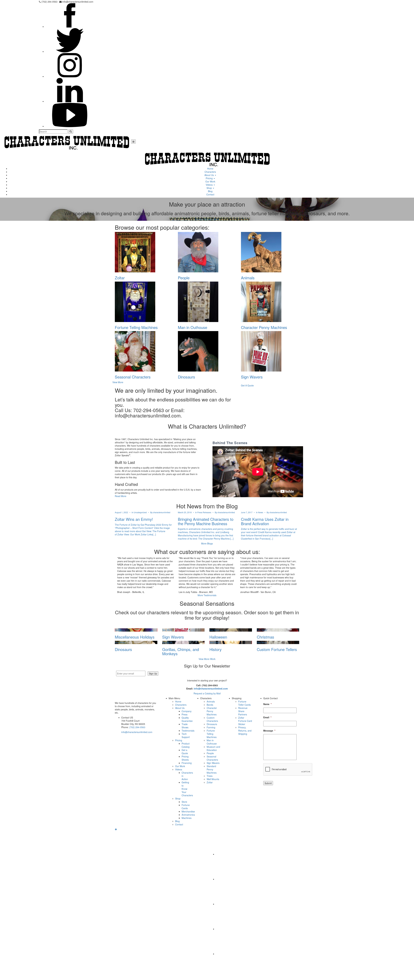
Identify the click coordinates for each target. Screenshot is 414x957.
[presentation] (287, 769)
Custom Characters (212, 719)
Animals (211, 701)
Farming (211, 727)
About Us (209, 175)
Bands (210, 704)
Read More (120, 496)
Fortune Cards (186, 806)
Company (186, 711)
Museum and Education (213, 748)
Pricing (209, 178)
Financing (187, 763)
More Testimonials (207, 595)
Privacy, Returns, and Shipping (244, 730)
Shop (209, 188)
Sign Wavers (213, 763)
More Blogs (207, 543)
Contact (210, 194)
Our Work (210, 181)
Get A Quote (247, 385)
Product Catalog (186, 745)
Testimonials (188, 730)
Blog (210, 191)
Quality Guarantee (187, 719)
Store (184, 801)
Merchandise (188, 811)
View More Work (207, 659)
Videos (209, 184)
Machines (186, 818)
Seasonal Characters (212, 758)
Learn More (213, 219)
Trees (209, 775)
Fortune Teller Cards (244, 703)
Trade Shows (185, 725)
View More (117, 382)
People (210, 753)
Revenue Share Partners (242, 711)
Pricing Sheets (185, 758)
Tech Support (186, 735)
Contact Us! (201, 219)
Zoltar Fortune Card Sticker (245, 721)
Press (184, 714)
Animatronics (188, 814)
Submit (268, 783)
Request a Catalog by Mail (207, 693)
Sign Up (153, 673)
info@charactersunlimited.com (211, 688)
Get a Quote (185, 751)
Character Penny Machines (212, 711)
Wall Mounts (213, 779)
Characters (210, 171)
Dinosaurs (212, 724)
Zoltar (210, 782)
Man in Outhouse (212, 742)
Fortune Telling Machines (212, 734)
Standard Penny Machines (212, 769)
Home (210, 168)
